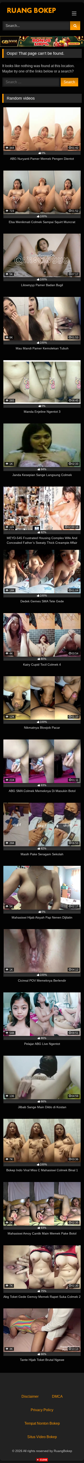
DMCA (57, 1396)
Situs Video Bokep (42, 1437)
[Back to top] (70, 1449)
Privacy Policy (42, 1410)
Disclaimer (30, 1396)
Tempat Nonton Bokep (42, 1423)
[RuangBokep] (34, 11)
